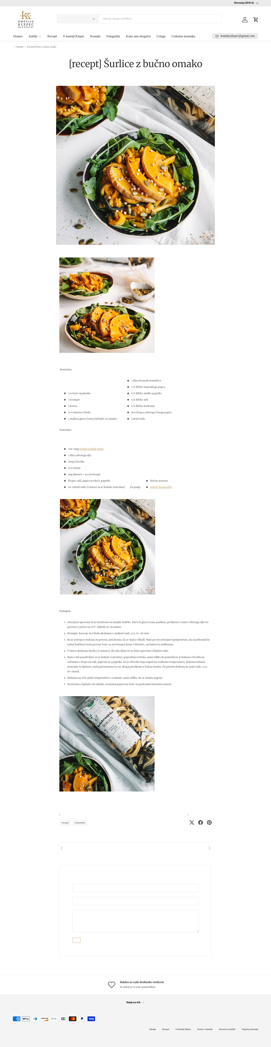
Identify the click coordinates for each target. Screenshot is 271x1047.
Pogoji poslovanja (250, 1029)
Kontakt (95, 36)
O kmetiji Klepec (73, 36)
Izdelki (33, 36)
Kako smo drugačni (138, 36)
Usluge (161, 36)
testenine (80, 823)
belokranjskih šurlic (92, 449)
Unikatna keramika (183, 36)
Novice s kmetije (205, 1029)
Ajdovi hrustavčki (161, 487)
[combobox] (139, 19)
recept (65, 823)
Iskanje (152, 1029)
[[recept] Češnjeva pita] (61, 848)
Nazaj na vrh (133, 1002)
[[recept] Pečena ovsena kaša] (209, 848)
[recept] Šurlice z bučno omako (41, 47)
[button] (256, 19)
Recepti (52, 36)
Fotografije (113, 36)
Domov (18, 36)
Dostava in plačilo (227, 1029)
